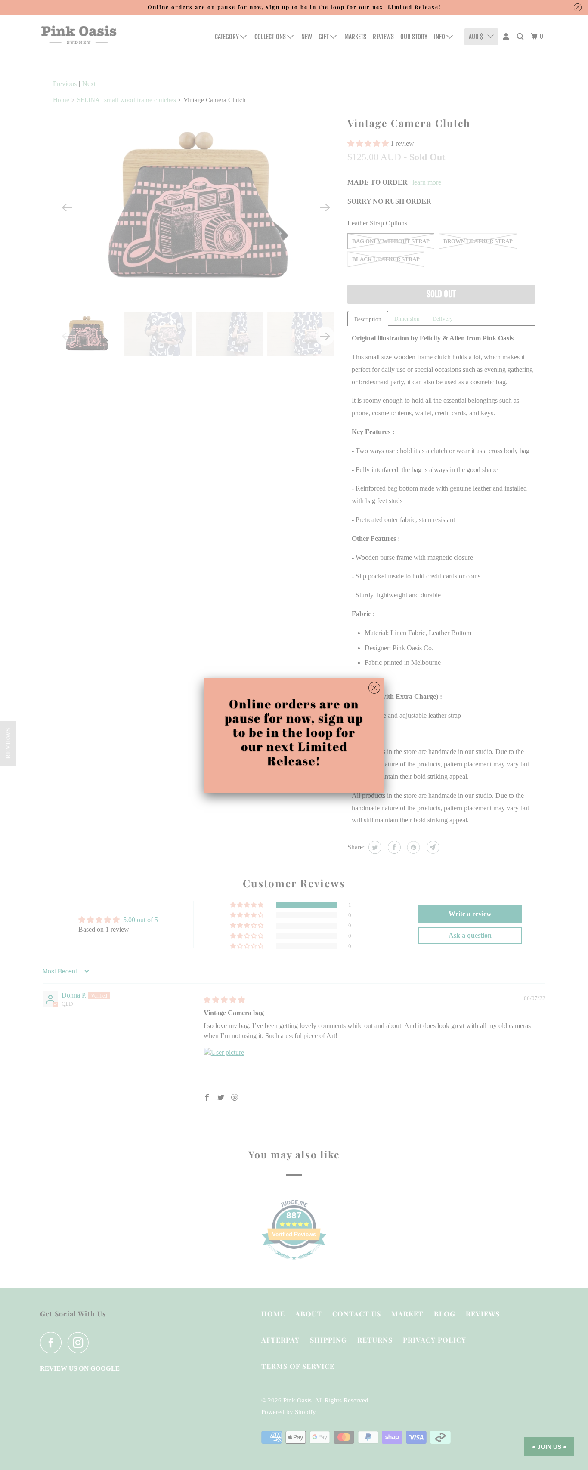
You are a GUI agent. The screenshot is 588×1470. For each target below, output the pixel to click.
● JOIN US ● (549, 1446)
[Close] (374, 688)
